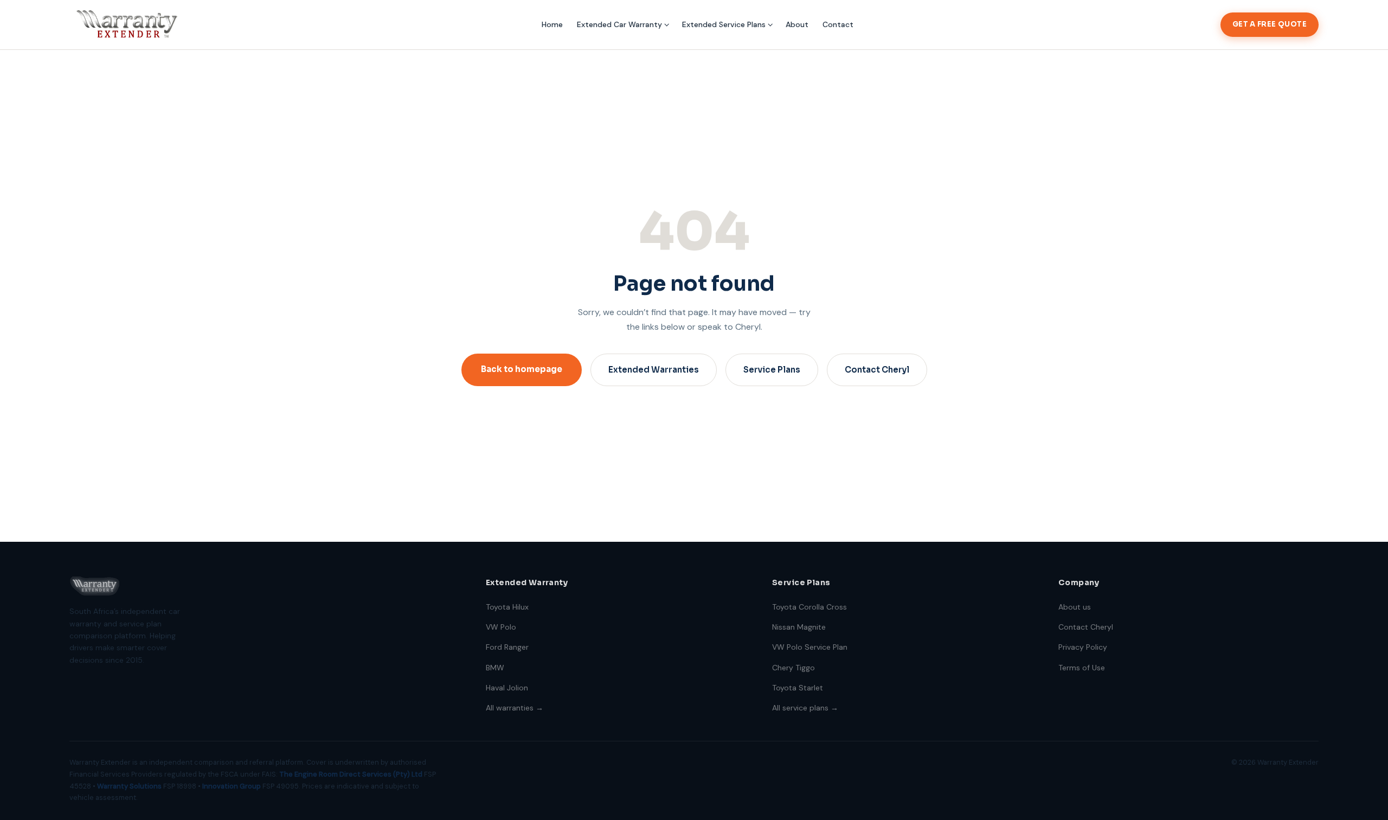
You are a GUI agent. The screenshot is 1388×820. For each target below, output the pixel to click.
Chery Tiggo (793, 667)
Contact (837, 24)
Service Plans (771, 369)
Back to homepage (521, 369)
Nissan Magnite (799, 627)
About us (1074, 607)
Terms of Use (1081, 667)
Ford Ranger (507, 647)
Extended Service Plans (724, 24)
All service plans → (805, 708)
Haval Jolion (507, 688)
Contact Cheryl (877, 369)
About (797, 24)
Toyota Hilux (507, 607)
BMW (495, 667)
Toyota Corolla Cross (809, 607)
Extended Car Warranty (619, 24)
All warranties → (514, 708)
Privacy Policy (1082, 647)
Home (552, 24)
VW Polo (501, 627)
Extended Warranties (653, 369)
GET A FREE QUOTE (1269, 24)
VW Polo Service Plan (809, 647)
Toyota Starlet (797, 688)
